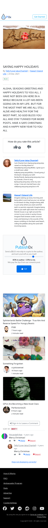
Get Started (39, 16)
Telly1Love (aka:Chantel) (17, 71)
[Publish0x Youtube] (42, 508)
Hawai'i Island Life (23, 195)
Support (6, 498)
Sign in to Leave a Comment (25, 423)
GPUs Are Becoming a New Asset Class (21, 404)
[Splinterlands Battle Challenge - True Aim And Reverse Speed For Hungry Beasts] (24, 305)
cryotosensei (17, 367)
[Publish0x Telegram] (20, 508)
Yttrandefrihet (15, 434)
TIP (25, 269)
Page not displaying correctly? (24, 462)
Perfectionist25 (18, 407)
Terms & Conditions (37, 515)
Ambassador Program (12, 483)
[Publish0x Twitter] (13, 508)
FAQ (5, 478)
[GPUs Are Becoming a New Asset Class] (24, 388)
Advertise (7, 493)
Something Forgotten (13, 363)
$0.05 (6, 79)
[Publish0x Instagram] (34, 508)
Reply (22, 440)
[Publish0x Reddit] (27, 508)
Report (33, 440)
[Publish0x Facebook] (5, 508)
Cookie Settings (10, 503)
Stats (5, 488)
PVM (13, 327)
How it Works (9, 473)
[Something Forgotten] (24, 348)
